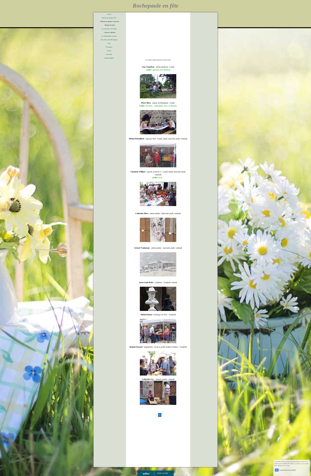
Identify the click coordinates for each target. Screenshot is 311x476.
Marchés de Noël (110, 25)
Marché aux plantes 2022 (109, 18)
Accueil (109, 14)
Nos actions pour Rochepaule (109, 40)
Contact (109, 51)
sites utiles (109, 54)
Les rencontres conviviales (109, 29)
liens (109, 43)
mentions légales (109, 58)
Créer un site (162, 473)
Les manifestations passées (109, 36)
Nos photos (109, 47)
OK (277, 470)
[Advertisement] (158, 32)
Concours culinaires (109, 32)
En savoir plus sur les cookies (287, 470)
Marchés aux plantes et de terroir (109, 21)
